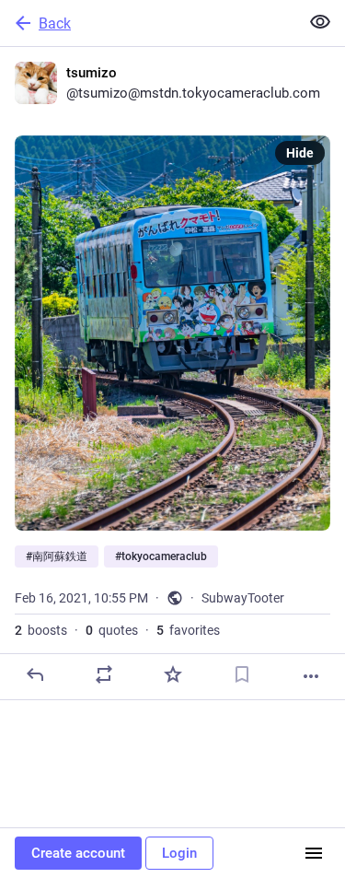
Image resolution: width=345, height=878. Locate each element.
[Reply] (35, 674)
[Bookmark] (242, 674)
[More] (311, 676)
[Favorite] (173, 674)
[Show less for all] (320, 22)
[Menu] (313, 853)
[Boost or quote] (104, 674)
